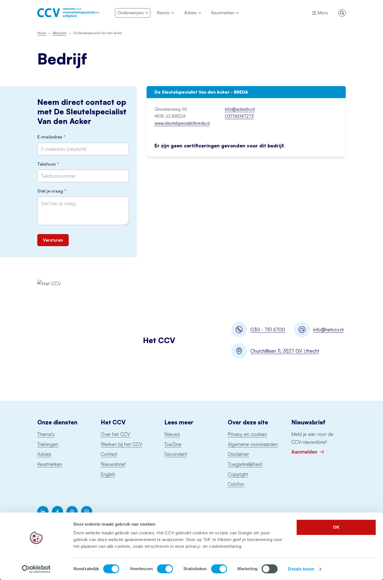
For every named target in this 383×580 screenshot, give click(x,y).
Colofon (236, 484)
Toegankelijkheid (245, 464)
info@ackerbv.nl (240, 109)
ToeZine (172, 444)
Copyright (238, 474)
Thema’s (45, 434)
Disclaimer (238, 454)
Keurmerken (49, 464)
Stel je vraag (61, 191)
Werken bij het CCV (121, 444)
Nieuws (172, 434)
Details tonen (301, 569)
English (108, 474)
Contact (109, 454)
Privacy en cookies (247, 434)
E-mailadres (60, 137)
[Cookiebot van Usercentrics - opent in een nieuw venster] (36, 569)
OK (336, 527)
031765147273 (239, 116)
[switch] (165, 568)
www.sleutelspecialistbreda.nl (182, 123)
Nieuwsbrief (113, 464)
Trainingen (47, 444)
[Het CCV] (68, 13)
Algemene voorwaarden (253, 444)
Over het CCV (115, 434)
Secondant (175, 454)
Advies (44, 454)
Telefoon (57, 164)
